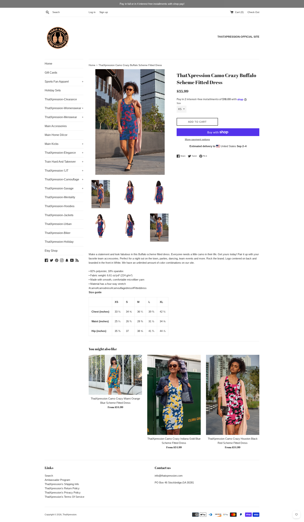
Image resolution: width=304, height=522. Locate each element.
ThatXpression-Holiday (59, 241)
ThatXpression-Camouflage (64, 179)
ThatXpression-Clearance (61, 99)
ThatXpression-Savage (64, 188)
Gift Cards (51, 72)
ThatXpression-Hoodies (59, 206)
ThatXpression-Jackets (59, 215)
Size (179, 103)
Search (49, 475)
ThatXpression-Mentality (60, 197)
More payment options (197, 139)
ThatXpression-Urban (58, 223)
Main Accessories (56, 126)
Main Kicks (64, 143)
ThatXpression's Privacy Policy (63, 492)
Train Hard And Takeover (64, 161)
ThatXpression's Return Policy (62, 488)
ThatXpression (70, 514)
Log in (92, 12)
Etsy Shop (51, 250)
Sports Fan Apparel (64, 81)
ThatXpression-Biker (57, 232)
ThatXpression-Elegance (64, 152)
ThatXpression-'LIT (64, 170)
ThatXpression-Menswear (64, 117)
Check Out (253, 12)
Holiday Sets (53, 90)
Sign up (103, 12)
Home (48, 63)
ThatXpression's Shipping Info (62, 484)
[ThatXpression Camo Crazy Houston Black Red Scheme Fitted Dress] (232, 395)
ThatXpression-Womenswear (64, 108)
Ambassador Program (57, 479)
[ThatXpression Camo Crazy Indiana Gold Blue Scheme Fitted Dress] (174, 395)
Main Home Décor (56, 134)
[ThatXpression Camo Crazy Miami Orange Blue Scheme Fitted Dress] (115, 375)
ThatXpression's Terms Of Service (64, 496)
